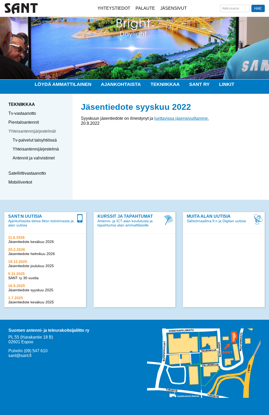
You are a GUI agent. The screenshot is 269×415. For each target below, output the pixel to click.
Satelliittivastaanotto (27, 173)
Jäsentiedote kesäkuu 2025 (31, 302)
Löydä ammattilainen (63, 84)
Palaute (145, 8)
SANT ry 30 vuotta (23, 278)
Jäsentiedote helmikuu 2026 (31, 254)
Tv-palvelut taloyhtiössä (35, 140)
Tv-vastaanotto (22, 113)
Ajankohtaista (121, 84)
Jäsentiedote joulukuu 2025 (31, 266)
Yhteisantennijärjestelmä (36, 149)
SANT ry (199, 84)
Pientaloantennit (23, 122)
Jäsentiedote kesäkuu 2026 (31, 242)
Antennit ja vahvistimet (34, 158)
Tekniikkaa (165, 84)
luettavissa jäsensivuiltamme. (181, 118)
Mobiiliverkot (20, 182)
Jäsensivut (173, 8)
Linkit (226, 84)
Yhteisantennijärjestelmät (32, 131)
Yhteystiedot (113, 8)
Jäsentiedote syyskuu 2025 (30, 290)
